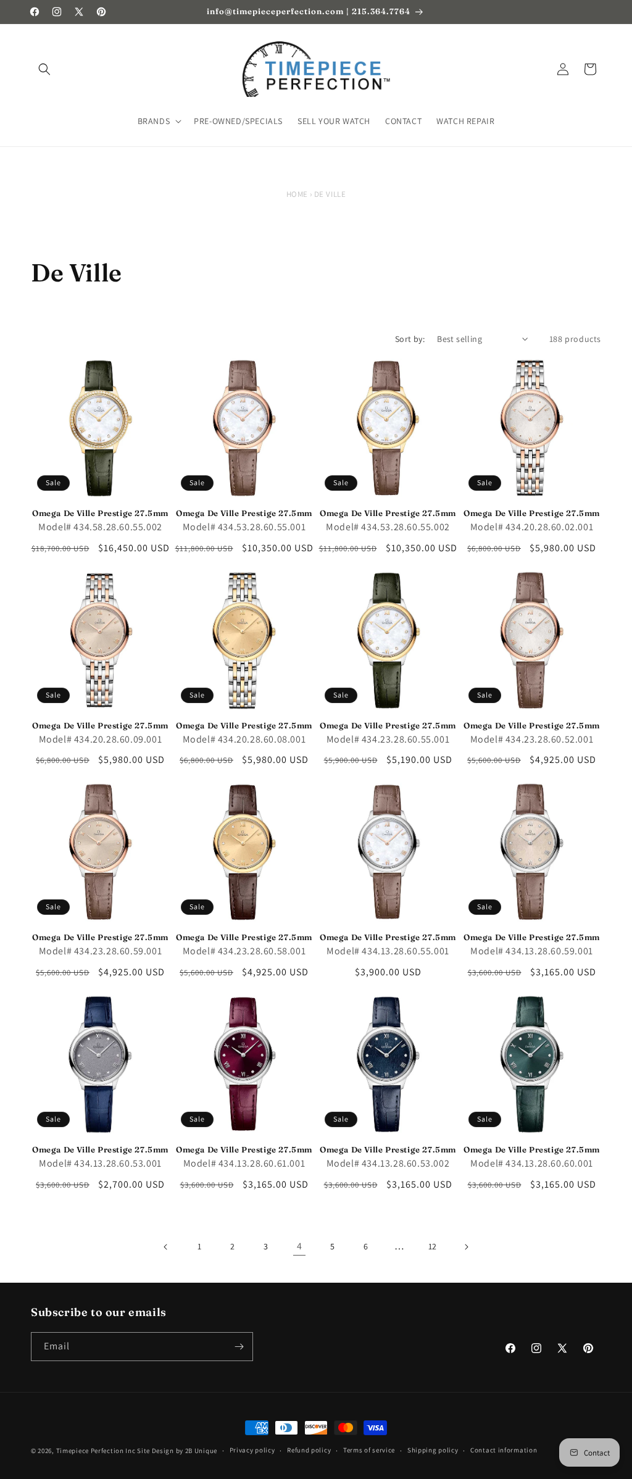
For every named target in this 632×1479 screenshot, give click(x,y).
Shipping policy (433, 1450)
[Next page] (466, 1246)
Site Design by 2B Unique (177, 1450)
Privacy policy (252, 1450)
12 (432, 1246)
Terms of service (369, 1450)
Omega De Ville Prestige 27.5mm (100, 513)
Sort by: (410, 338)
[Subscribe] (238, 1346)
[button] (44, 69)
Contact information (503, 1450)
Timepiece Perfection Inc (96, 1450)
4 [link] (299, 1245)
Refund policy (309, 1450)
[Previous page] (166, 1246)
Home (297, 194)
